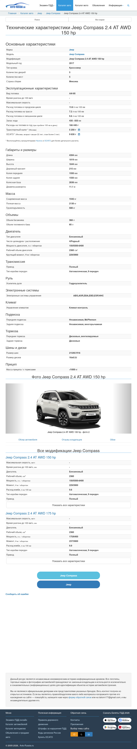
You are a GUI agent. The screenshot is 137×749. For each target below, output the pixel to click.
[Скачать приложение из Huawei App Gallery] (124, 727)
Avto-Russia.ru (27, 745)
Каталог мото (81, 5)
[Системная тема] (89, 734)
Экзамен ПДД (46, 5)
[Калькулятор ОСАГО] (78, 134)
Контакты (75, 719)
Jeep (39, 13)
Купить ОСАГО (45, 737)
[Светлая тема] (74, 734)
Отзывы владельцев (72, 439)
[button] (15, 408)
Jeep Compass (53, 13)
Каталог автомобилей (16, 724)
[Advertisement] (68, 634)
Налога (39, 140)
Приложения (77, 724)
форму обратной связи (80, 697)
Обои (112, 439)
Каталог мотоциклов (16, 728)
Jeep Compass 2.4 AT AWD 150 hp (31, 457)
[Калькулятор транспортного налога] (78, 129)
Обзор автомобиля (27, 439)
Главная (12, 13)
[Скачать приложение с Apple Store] (110, 720)
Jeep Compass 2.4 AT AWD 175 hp (31, 513)
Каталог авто (64, 5)
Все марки (99, 19)
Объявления (98, 5)
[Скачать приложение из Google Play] (110, 727)
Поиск (37, 19)
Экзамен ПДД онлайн (16, 719)
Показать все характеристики (68, 505)
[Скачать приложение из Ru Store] (124, 720)
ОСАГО (47, 140)
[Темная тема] (81, 734)
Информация (115, 5)
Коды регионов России (49, 732)
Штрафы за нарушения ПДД (52, 728)
